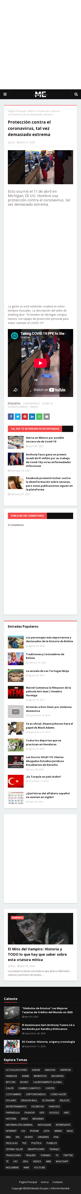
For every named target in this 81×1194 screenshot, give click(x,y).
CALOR (10, 1088)
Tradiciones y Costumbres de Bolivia (45, 656)
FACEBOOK (37, 1106)
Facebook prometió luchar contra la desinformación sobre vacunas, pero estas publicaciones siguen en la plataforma (49, 483)
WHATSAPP (62, 1161)
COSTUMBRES (13, 1094)
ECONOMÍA (48, 1100)
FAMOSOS (54, 1106)
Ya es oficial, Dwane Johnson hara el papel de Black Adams (49, 725)
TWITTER (68, 1155)
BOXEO (24, 1082)
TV (57, 1155)
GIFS (42, 1112)
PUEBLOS (52, 1143)
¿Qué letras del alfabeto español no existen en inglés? (48, 795)
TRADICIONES (13, 1155)
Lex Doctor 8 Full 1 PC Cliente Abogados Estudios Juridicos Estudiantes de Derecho (45, 761)
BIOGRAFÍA (58, 1076)
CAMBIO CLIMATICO (29, 1088)
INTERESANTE (63, 1124)
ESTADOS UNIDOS (18, 407)
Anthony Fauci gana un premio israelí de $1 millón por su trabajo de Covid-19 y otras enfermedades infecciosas (48, 460)
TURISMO (45, 1155)
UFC (15, 1161)
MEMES (58, 1131)
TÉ (7, 1161)
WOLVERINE (12, 1167)
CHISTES (50, 1088)
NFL (18, 1137)
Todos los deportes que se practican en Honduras (43, 742)
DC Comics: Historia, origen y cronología (48, 1041)
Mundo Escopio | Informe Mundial (50, 1188)
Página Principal (17, 111)
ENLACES (64, 1100)
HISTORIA (11, 1118)
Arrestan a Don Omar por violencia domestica (49, 709)
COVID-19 (47, 403)
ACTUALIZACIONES (16, 1070)
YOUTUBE (39, 1167)
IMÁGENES (38, 1118)
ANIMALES (11, 1076)
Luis (13, 142)
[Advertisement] (40, 44)
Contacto (57, 1182)
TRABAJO (54, 1149)
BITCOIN (10, 1082)
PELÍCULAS (11, 1143)
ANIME (25, 1076)
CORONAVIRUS (31, 403)
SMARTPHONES (36, 1149)
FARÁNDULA (13, 1112)
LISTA (47, 1131)
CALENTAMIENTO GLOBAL (47, 1082)
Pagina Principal (28, 1182)
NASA (70, 1131)
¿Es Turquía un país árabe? (43, 776)
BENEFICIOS (40, 1076)
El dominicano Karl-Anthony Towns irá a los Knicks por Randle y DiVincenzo (48, 1027)
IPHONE (34, 1131)
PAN (56, 1137)
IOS (23, 1131)
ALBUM (36, 1070)
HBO (66, 1112)
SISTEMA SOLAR (14, 1149)
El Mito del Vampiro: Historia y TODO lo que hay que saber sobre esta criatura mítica (37, 954)
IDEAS (24, 1118)
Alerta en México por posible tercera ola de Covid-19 (45, 439)
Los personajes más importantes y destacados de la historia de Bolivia (49, 639)
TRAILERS (31, 1155)
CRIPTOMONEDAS (36, 1094)
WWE (26, 1167)
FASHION (30, 1112)
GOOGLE (54, 1112)
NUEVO (29, 1137)
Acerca (45, 1182)
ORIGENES (43, 1137)
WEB (48, 1161)
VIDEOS (32, 111)
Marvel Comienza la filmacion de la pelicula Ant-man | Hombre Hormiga (48, 691)
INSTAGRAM (44, 1124)
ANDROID (65, 1070)
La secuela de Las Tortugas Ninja (47, 671)
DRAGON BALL (29, 1100)
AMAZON (50, 1070)
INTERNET (11, 1131)
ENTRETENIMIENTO (16, 1106)
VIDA (25, 1161)
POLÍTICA (36, 1143)
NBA (8, 1137)
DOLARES (11, 1100)
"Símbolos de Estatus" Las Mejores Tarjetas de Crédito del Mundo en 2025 (47, 1010)
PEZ (24, 1143)
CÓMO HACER (58, 1094)
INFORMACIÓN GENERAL (19, 1124)
